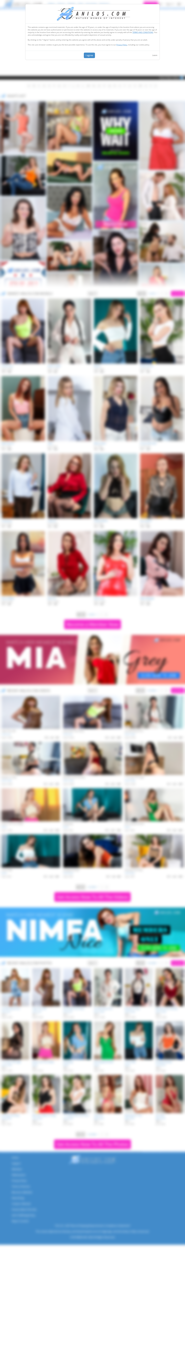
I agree (89, 55)
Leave (154, 55)
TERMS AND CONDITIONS (142, 32)
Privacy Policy (121, 45)
